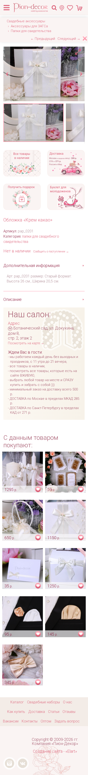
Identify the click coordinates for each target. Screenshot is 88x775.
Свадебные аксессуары (26, 21)
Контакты (29, 721)
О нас (67, 702)
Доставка (36, 712)
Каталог (17, 702)
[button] (78, 50)
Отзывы (69, 712)
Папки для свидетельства (31, 31)
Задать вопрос (67, 721)
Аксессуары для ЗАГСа (29, 26)
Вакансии (11, 721)
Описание (12, 299)
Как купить (16, 712)
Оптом (46, 721)
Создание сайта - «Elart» (55, 751)
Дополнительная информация (31, 265)
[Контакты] (63, 8)
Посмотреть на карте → (26, 343)
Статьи (53, 712)
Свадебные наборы (43, 702)
